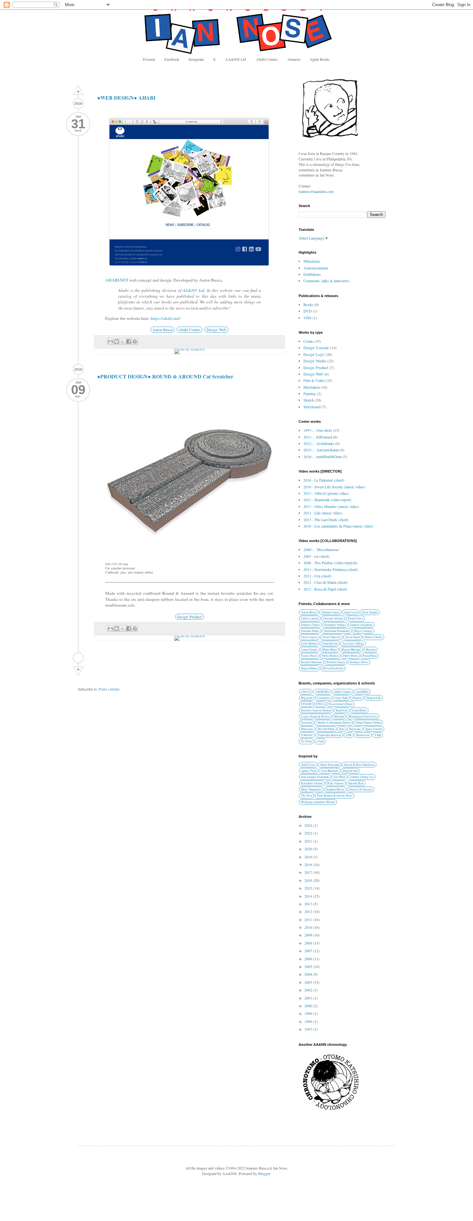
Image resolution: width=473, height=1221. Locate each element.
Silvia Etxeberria (332, 668)
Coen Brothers (330, 771)
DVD (307, 310)
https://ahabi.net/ (166, 318)
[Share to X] (122, 341)
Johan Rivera (330, 643)
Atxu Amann (370, 612)
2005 (308, 966)
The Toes (306, 795)
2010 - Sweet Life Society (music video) (334, 486)
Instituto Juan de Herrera (316, 710)
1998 (308, 1021)
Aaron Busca (162, 329)
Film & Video (314, 380)
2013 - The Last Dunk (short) (325, 519)
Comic (308, 341)
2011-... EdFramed (317, 436)
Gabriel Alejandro (361, 625)
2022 (308, 833)
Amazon (293, 59)
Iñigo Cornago (363, 631)
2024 (308, 825)
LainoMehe (359, 710)
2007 (308, 950)
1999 (308, 1013)
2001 (308, 997)
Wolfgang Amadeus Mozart (318, 802)
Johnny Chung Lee (362, 777)
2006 (308, 958)
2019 (308, 856)
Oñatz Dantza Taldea (368, 722)
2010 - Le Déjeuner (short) (323, 480)
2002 (308, 989)
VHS (307, 317)
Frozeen (149, 59)
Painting (309, 393)
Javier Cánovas (331, 637)
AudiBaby (362, 692)
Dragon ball (373, 698)
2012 (308, 911)
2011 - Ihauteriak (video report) (327, 499)
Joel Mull (339, 777)
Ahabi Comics (267, 59)
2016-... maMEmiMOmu (322, 456)
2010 (308, 927)
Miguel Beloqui (351, 649)
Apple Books (320, 59)
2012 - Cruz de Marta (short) (325, 582)
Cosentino (323, 698)
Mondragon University (362, 716)
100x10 (306, 692)
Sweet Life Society (360, 789)
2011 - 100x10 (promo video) (326, 493)
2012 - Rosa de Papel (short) (325, 589)
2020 (308, 848)
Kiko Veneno (335, 783)
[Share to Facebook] (128, 341)
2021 (308, 841)
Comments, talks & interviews (326, 280)
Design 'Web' (217, 329)
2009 (308, 934)
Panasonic (307, 729)
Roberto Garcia (336, 662)
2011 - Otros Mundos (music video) (331, 506)
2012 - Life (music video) (322, 512)
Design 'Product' (189, 616)
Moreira (371, 649)
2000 (308, 1005)
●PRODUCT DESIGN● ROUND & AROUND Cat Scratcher (165, 376)
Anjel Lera (350, 612)
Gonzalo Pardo (310, 631)
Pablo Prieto (350, 656)
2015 (308, 888)
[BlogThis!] (116, 341)
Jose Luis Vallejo (353, 643)
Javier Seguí (352, 637)
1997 (308, 1029)
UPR (348, 735)
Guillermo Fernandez (337, 631)
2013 (308, 903)
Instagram (196, 59)
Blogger (264, 1173)
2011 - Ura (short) (317, 575)
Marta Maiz (329, 649)
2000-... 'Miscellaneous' (321, 549)
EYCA (320, 704)
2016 (308, 880)
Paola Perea (369, 656)
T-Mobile (307, 735)
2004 (308, 974)
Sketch (308, 399)
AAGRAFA (322, 692)
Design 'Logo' (314, 354)
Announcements (315, 267)
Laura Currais (309, 649)
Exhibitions (312, 274)
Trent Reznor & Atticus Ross (334, 795)
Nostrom (306, 722)
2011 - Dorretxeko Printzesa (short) (330, 569)
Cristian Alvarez (333, 618)
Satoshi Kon (356, 783)
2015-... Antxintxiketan (321, 449)
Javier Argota (309, 637)
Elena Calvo (355, 618)
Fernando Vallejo (335, 625)
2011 (308, 919)
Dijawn (357, 698)
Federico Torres (310, 625)
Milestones (311, 261)
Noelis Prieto (309, 656)
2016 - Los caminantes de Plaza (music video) (338, 526)
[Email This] (110, 341)
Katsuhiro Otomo (312, 783)
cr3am (320, 741)
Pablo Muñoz (330, 656)
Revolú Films (326, 729)
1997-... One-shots (317, 430)
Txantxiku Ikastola (329, 735)
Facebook (171, 59)
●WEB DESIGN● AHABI (126, 97)
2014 (308, 896)
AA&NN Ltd (193, 290)
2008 (308, 942)
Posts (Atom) (109, 689)
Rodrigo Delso (359, 662)
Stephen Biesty (335, 789)
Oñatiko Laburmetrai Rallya (333, 722)
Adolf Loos (308, 765)
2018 (308, 864)
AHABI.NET (116, 280)
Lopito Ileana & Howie (315, 716)
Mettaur (339, 716)
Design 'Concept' (316, 347)
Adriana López (330, 612)
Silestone (355, 729)
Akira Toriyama (329, 765)
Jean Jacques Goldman (315, 777)
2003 (308, 982)
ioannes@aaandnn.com (316, 191)
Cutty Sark (341, 698)
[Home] (78, 658)
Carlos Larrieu (310, 618)
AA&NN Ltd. (236, 59)
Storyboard (311, 406)
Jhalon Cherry (373, 637)
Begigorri (307, 698)
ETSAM (306, 704)
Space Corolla (373, 729)
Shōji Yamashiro (311, 789)
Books (308, 304)
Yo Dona (306, 741)
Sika (342, 729)
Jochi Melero (309, 643)
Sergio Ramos (309, 668)
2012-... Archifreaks (318, 443)
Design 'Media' (314, 360)
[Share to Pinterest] (135, 341)
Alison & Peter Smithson (359, 765)
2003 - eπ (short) (316, 556)
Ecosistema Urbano (341, 704)
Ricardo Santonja (311, 662)
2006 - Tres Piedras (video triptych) (330, 562)
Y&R (378, 735)
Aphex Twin (308, 771)
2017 (308, 872)
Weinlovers (363, 735)
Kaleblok (342, 710)
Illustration (311, 387)
